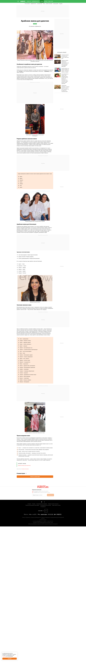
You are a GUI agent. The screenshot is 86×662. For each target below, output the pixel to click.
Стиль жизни (27, 3)
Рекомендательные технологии (45, 505)
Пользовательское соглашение (41, 503)
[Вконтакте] (41, 501)
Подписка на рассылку (36, 489)
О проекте (29, 503)
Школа (45, 1)
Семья (41, 1)
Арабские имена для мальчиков (24, 465)
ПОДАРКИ (60, 3)
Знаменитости (33, 3)
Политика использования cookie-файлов (32, 505)
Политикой (35, 492)
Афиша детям (55, 3)
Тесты (44, 3)
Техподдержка (43, 506)
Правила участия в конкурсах (53, 503)
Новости (29, 1)
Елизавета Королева (25, 468)
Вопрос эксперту (49, 3)
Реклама (33, 503)
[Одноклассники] (44, 501)
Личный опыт (39, 3)
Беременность (35, 1)
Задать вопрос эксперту (56, 505)
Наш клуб (50, 1)
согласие (36, 491)
